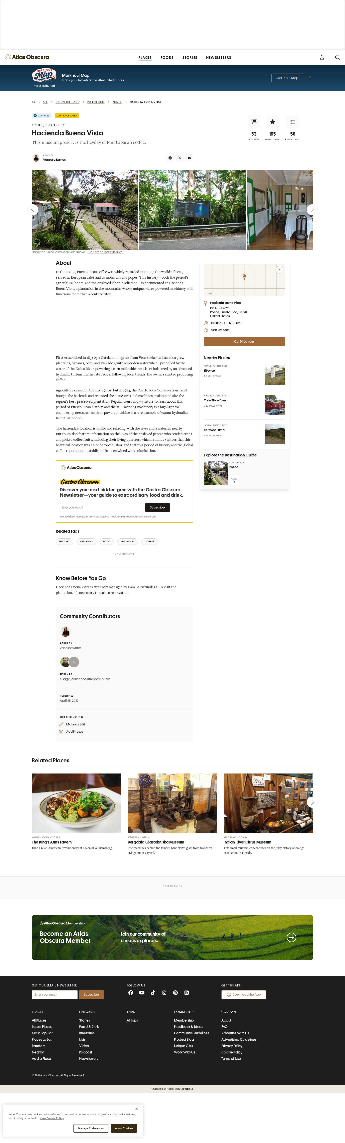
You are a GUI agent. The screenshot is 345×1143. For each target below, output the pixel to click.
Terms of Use (149, 516)
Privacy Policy (132, 516)
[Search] (337, 57)
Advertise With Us (235, 1033)
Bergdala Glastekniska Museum (156, 842)
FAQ (224, 1026)
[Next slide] (312, 209)
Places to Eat (42, 1039)
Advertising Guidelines (238, 1039)
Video (84, 1045)
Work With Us (184, 1052)
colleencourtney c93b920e (91, 679)
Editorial (87, 1011)
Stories (84, 1020)
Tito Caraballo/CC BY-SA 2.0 (105, 252)
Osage (65, 679)
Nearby (38, 1052)
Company (229, 1011)
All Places (39, 1020)
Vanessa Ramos (54, 159)
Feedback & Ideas (188, 1026)
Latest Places (42, 1026)
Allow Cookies (124, 1128)
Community (184, 1011)
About (226, 1020)
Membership (184, 1020)
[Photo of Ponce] (216, 473)
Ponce (233, 467)
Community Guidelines (191, 1033)
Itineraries (86, 1033)
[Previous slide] (32, 209)
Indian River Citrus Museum (247, 842)
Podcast (85, 1052)
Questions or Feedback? (172, 1088)
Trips (131, 1011)
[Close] (136, 1109)
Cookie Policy (231, 1052)
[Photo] (275, 375)
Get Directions (244, 341)
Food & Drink (89, 1026)
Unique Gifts (183, 1045)
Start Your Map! (288, 78)
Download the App (247, 994)
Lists (82, 1039)
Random (39, 1045)
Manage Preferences (91, 1128)
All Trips (132, 1020)
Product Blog (184, 1039)
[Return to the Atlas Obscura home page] (28, 57)
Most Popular (42, 1033)
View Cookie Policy (52, 1118)
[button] (254, 121)
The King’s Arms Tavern (52, 842)
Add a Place (41, 1058)
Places (38, 1011)
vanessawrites (70, 648)
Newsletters (88, 1058)
